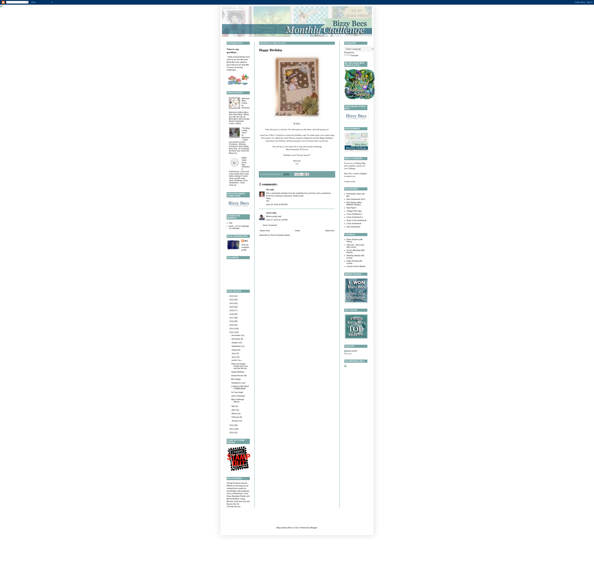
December (236, 335)
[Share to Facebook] (304, 174)
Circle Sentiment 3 (354, 214)
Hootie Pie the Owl (239, 376)
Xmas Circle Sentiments (356, 220)
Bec (246, 241)
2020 (231, 307)
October (235, 343)
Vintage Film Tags (354, 211)
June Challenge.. (238, 396)
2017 (231, 318)
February (236, 417)
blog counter (348, 353)
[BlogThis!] (298, 174)
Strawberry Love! (238, 383)
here (326, 141)
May (234, 406)
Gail (230, 223)
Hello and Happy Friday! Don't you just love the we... (239, 366)
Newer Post (265, 231)
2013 (231, 332)
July (233, 353)
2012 (231, 425)
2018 (231, 314)
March (234, 413)
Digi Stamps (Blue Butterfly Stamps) (354, 203)
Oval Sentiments (353, 227)
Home (297, 231)
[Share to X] (301, 174)
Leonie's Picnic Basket (355, 266)
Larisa (269, 213)
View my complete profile (245, 247)
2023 (231, 296)
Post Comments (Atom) (280, 235)
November (236, 339)
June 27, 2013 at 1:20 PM (276, 220)
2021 (231, 303)
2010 (231, 432)
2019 (231, 310)
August (235, 350)
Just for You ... (237, 360)
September (236, 346)
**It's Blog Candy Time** (246, 130)
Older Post (329, 231)
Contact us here (349, 181)
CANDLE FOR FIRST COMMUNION (240, 387)
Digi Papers (351, 208)
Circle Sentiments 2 (354, 217)
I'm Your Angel (237, 392)
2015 (231, 325)
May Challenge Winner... (237, 400)
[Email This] (295, 174)
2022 (231, 300)
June (234, 357)
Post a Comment (270, 225)
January (235, 421)
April (234, 410)
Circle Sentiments (353, 223)
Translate (354, 55)
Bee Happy (236, 379)
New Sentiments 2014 (355, 199)
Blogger (314, 528)
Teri (267, 190)
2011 (231, 429)
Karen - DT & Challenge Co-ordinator (239, 227)
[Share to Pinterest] (307, 174)
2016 (231, 321)
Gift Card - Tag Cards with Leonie (355, 246)
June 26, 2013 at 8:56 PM (276, 204)
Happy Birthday (270, 49)
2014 (231, 329)
